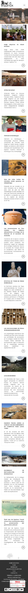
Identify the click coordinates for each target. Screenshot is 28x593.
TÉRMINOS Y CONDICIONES (14, 575)
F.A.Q (14, 571)
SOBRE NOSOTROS (14, 563)
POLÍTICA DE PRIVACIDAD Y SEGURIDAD (14, 579)
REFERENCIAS (14, 567)
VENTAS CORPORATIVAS (14, 577)
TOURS (14, 565)
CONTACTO (14, 573)
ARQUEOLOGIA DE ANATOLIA (14, 569)
